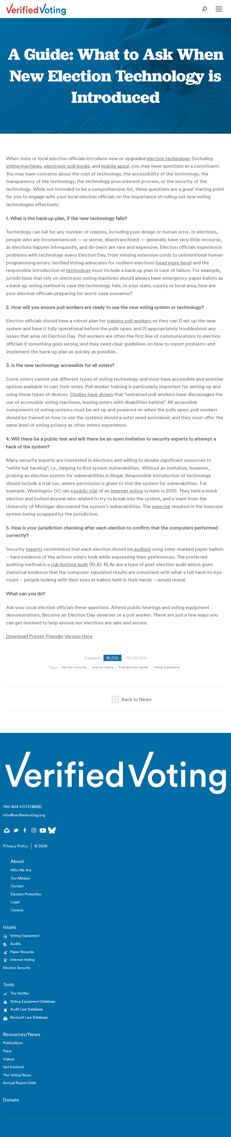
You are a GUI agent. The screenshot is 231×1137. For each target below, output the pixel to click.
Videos (8, 1059)
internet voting (127, 491)
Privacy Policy (15, 846)
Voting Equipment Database (32, 1001)
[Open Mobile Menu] (219, 9)
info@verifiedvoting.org (24, 815)
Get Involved (13, 1067)
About (17, 861)
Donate (11, 1100)
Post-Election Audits (133, 667)
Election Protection (26, 894)
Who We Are (21, 870)
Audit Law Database (26, 1009)
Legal (15, 902)
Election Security (74, 667)
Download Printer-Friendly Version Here (49, 636)
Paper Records (22, 952)
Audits (15, 943)
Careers (17, 910)
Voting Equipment (167, 667)
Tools (8, 984)
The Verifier (19, 993)
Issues (9, 927)
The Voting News (17, 1075)
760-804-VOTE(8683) (22, 806)
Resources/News (21, 1034)
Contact (17, 886)
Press (7, 1051)
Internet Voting (103, 667)
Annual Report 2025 (19, 1083)
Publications (13, 1043)
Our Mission (20, 878)
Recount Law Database (29, 1017)
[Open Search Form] (204, 9)
